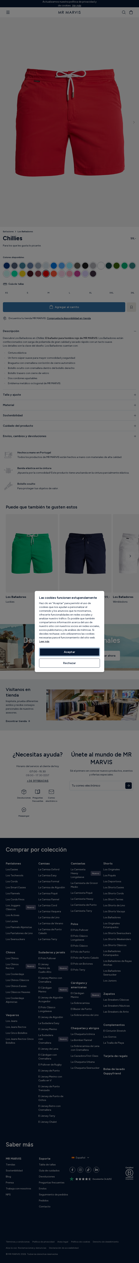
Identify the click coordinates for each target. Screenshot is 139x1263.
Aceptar (69, 652)
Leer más (44, 641)
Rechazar (69, 663)
